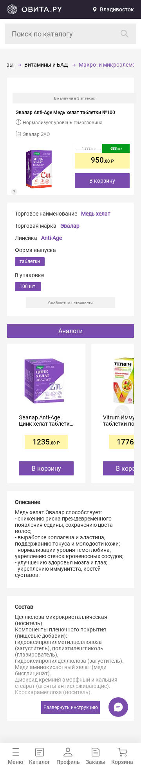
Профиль (68, 762)
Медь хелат (95, 213)
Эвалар (70, 226)
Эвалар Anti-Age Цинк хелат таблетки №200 (46, 420)
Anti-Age (51, 238)
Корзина (122, 762)
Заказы (95, 762)
